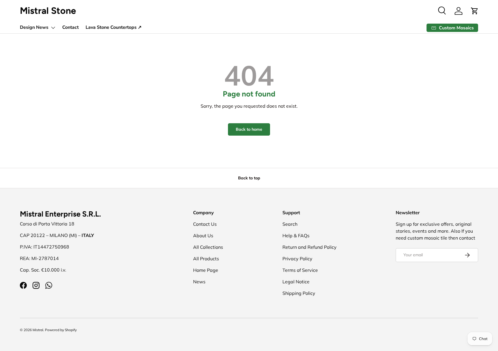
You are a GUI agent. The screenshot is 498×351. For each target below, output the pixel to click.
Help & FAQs (296, 235)
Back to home (249, 129)
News (199, 281)
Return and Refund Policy (309, 247)
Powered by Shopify (61, 330)
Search (289, 224)
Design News (34, 27)
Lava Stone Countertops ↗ (114, 27)
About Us (203, 235)
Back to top (249, 178)
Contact (70, 27)
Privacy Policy (297, 258)
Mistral (38, 330)
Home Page (205, 270)
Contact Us (205, 224)
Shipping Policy (298, 293)
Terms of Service (300, 270)
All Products (206, 258)
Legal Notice (296, 281)
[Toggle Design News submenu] (53, 27)
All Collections (208, 247)
